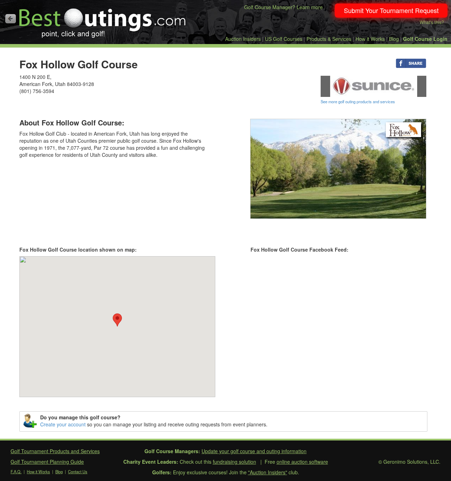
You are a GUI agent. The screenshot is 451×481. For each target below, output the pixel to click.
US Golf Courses (283, 38)
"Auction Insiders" (267, 472)
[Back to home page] (10, 18)
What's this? (432, 22)
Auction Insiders (243, 38)
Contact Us (77, 471)
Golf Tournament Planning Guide (47, 461)
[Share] (411, 62)
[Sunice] (373, 85)
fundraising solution (234, 461)
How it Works (370, 38)
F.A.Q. (16, 471)
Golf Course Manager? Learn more (283, 7)
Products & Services (329, 38)
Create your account (63, 424)
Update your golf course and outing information (254, 451)
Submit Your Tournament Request (391, 10)
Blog (394, 38)
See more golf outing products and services (358, 101)
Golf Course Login (425, 38)
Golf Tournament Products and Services (55, 451)
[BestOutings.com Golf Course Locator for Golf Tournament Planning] (103, 20)
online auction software (302, 461)
